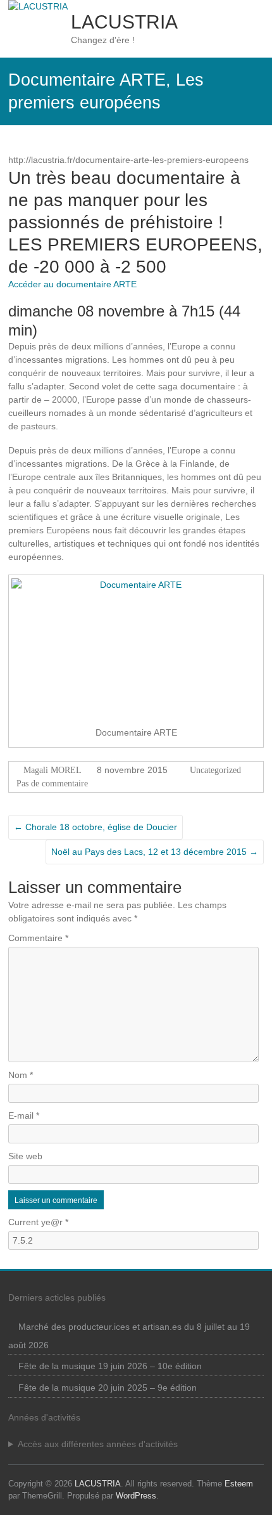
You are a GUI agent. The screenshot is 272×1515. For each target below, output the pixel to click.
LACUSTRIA (124, 21)
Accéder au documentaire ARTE (72, 284)
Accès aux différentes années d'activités (98, 1444)
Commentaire (38, 938)
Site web (25, 1156)
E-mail (23, 1115)
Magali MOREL (52, 770)
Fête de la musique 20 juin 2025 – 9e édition (107, 1387)
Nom (20, 1075)
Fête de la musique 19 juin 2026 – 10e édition (110, 1366)
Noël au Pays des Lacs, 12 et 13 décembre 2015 (154, 852)
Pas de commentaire (52, 783)
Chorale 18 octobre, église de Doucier (95, 827)
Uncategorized (215, 770)
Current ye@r (38, 1222)
